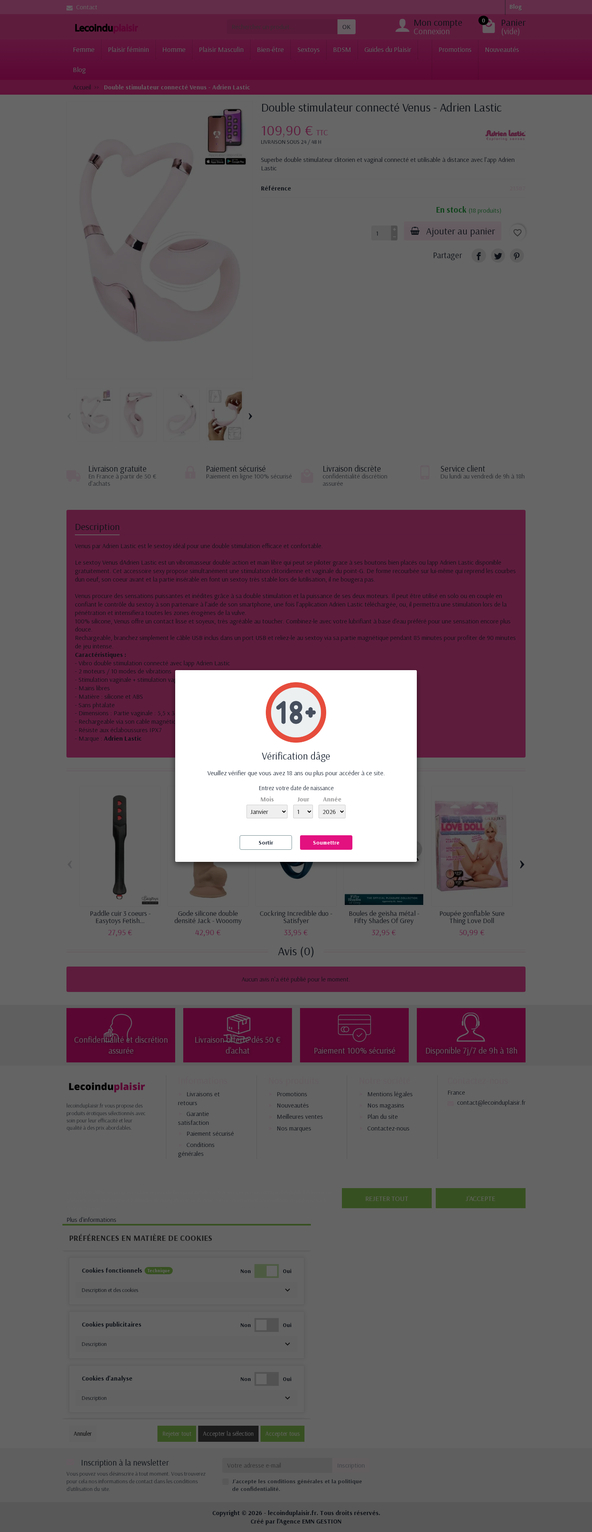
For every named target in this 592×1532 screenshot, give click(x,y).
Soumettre (326, 842)
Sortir (266, 842)
